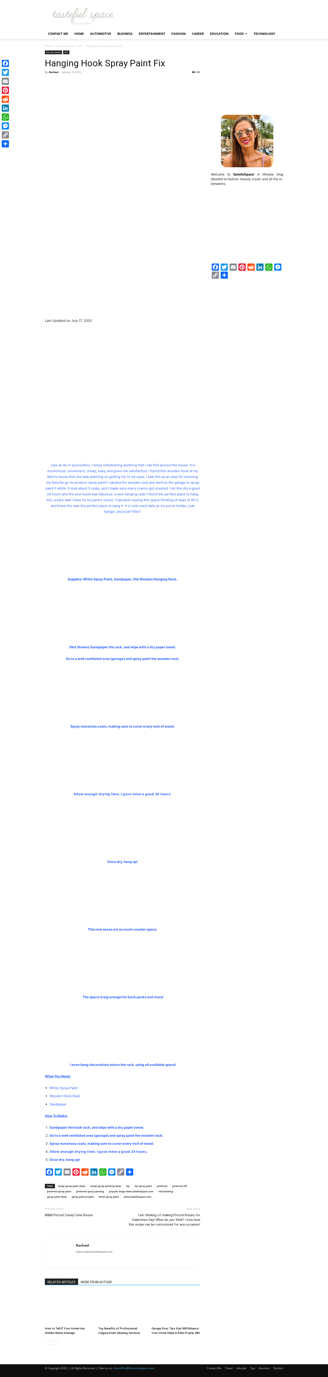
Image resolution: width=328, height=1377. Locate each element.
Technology (264, 33)
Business (125, 33)
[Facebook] (5, 63)
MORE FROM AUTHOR (96, 1282)
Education (219, 33)
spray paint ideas (57, 1196)
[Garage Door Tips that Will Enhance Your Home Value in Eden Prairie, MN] (176, 1308)
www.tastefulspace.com (138, 1196)
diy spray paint (143, 1186)
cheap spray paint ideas (71, 1186)
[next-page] (55, 1342)
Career (198, 33)
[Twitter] (5, 72)
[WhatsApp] (5, 117)
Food (239, 33)
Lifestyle (241, 1368)
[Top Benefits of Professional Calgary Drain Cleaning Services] (122, 1308)
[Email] (5, 81)
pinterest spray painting (90, 1191)
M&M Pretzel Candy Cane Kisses (69, 1215)
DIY (80, 46)
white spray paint (109, 1196)
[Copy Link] (5, 134)
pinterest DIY (179, 1186)
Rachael (54, 72)
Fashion (178, 33)
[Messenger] (5, 125)
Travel (229, 1368)
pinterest (162, 1186)
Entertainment (152, 33)
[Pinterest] (5, 90)
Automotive (100, 33)
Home (79, 33)
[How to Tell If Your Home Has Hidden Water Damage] (69, 1308)
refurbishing (165, 1191)
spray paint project (83, 1196)
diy (128, 1186)
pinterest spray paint (59, 1191)
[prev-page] (47, 1342)
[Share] (5, 143)
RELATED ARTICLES (61, 1282)
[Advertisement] (247, 78)
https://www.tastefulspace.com (94, 1251)
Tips (252, 1368)
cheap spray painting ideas (105, 1186)
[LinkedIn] (5, 108)
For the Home (65, 46)
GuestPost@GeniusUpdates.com (134, 1368)
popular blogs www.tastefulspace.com (131, 1191)
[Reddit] (5, 99)
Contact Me (58, 33)
